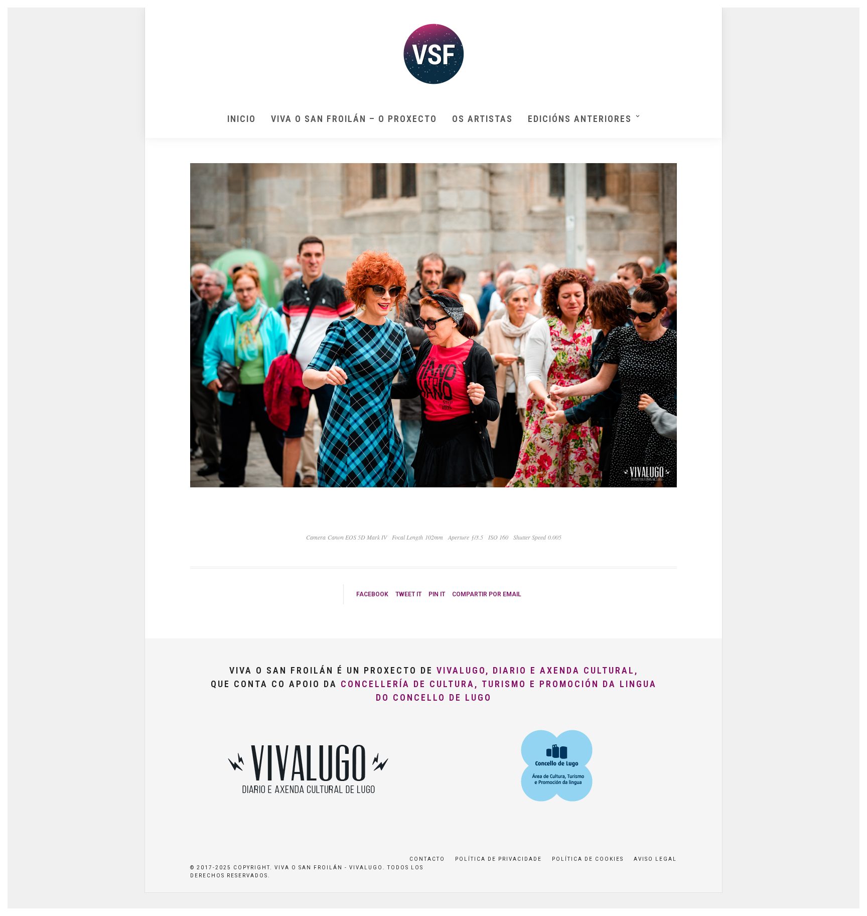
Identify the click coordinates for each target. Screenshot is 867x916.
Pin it (436, 594)
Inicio (241, 118)
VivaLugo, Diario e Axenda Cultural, (537, 670)
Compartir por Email (486, 594)
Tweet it (408, 594)
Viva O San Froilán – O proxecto (354, 118)
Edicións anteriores (580, 118)
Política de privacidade (498, 859)
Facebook (372, 594)
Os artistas (482, 118)
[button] (845, 14)
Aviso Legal (655, 859)
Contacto (427, 859)
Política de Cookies (588, 859)
